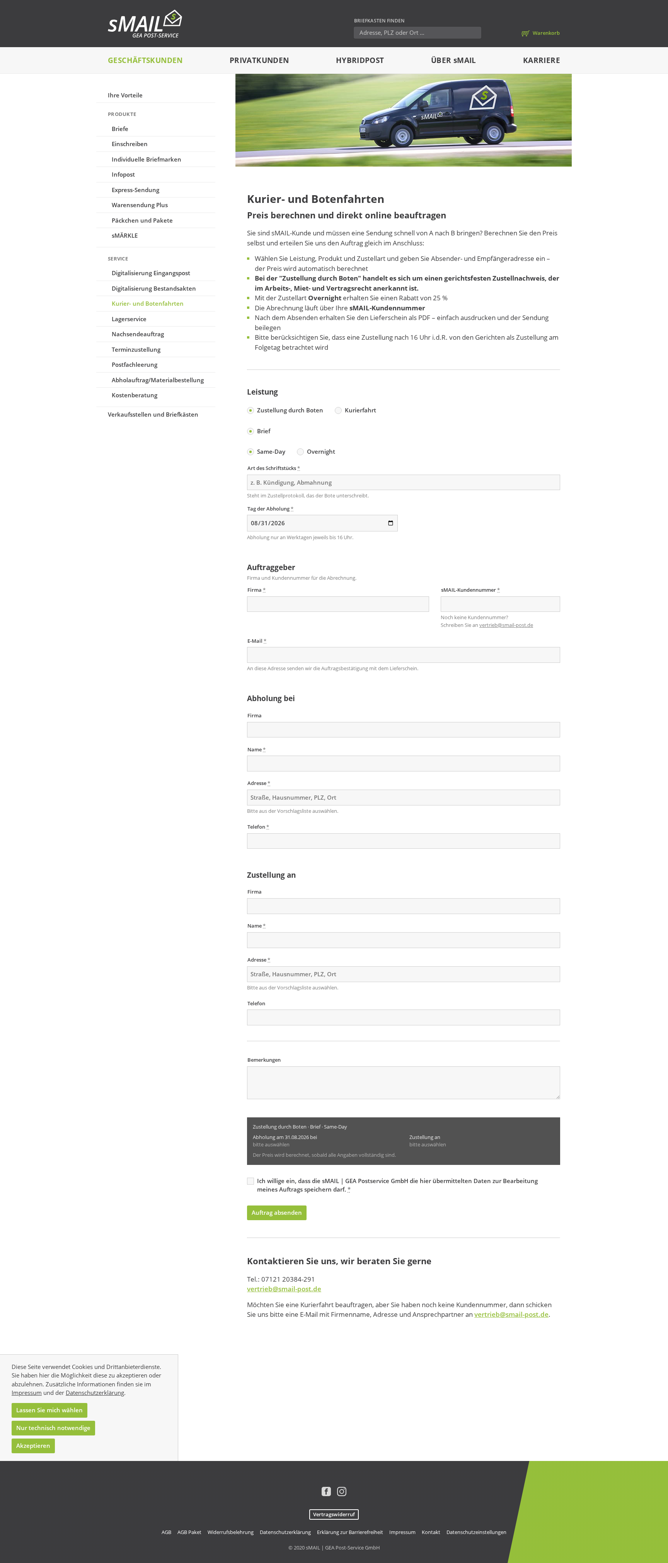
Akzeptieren (33, 1445)
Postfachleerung (134, 364)
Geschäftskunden (145, 60)
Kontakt (431, 1532)
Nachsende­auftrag (138, 334)
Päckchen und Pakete (142, 220)
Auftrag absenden (277, 1212)
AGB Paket (189, 1532)
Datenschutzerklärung (95, 1392)
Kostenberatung (134, 395)
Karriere (541, 60)
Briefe (120, 129)
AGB (166, 1532)
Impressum (27, 1392)
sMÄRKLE (125, 235)
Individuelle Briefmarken (146, 159)
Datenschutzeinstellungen (476, 1532)
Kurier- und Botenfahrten (148, 303)
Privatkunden (259, 60)
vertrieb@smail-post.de (506, 624)
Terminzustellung (136, 349)
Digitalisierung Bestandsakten (154, 288)
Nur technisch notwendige (53, 1428)
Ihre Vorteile (125, 95)
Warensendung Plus (140, 205)
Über (453, 60)
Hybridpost (360, 60)
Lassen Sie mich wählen (49, 1410)
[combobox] (403, 797)
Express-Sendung (135, 190)
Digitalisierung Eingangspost (151, 273)
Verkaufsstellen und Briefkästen (153, 414)
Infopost (123, 174)
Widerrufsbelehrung (231, 1532)
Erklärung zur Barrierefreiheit (350, 1532)
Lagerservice (129, 319)
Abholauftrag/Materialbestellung (158, 380)
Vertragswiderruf (334, 1514)
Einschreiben (130, 144)
